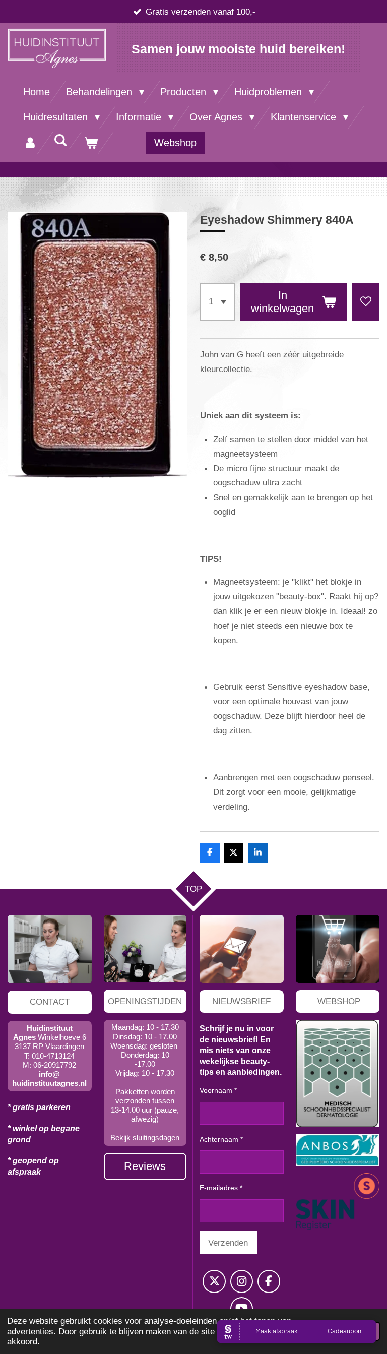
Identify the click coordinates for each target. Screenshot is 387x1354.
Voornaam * (218, 1090)
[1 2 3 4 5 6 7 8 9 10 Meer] (217, 302)
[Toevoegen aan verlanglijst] (365, 302)
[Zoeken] (60, 140)
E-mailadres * (221, 1188)
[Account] (30, 143)
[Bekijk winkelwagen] (91, 143)
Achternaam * (221, 1139)
